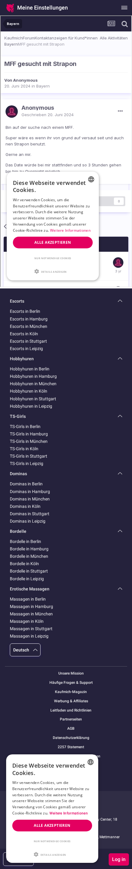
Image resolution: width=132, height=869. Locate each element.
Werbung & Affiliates (71, 701)
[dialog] (52, 808)
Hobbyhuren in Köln (28, 391)
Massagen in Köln (27, 621)
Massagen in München (31, 613)
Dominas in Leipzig (27, 521)
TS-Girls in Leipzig (26, 463)
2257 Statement (71, 747)
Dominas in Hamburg (30, 491)
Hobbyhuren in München (33, 383)
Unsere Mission (71, 673)
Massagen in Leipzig (29, 636)
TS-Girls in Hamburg (29, 433)
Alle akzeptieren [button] (52, 825)
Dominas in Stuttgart (29, 513)
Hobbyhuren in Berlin (29, 368)
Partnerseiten (71, 719)
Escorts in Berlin (25, 311)
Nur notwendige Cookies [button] (52, 841)
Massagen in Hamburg (31, 606)
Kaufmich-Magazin (71, 692)
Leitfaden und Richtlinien (70, 710)
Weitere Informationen (68, 813)
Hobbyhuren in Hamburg (33, 376)
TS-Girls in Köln (24, 448)
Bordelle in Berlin (25, 541)
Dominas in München (30, 498)
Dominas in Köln (25, 506)
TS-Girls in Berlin (25, 426)
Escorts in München (28, 326)
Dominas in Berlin (26, 483)
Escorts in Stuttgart (28, 341)
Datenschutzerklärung (71, 738)
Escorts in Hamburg (29, 318)
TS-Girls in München (29, 441)
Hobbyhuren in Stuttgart (33, 398)
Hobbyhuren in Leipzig (31, 406)
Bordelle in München (29, 556)
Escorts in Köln (24, 333)
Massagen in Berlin (28, 599)
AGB (71, 729)
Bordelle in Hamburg (29, 548)
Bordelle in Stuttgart (29, 571)
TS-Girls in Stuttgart (28, 456)
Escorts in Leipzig (26, 348)
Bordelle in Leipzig (27, 578)
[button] (52, 854)
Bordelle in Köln (24, 563)
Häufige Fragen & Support (71, 683)
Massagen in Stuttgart (31, 628)
